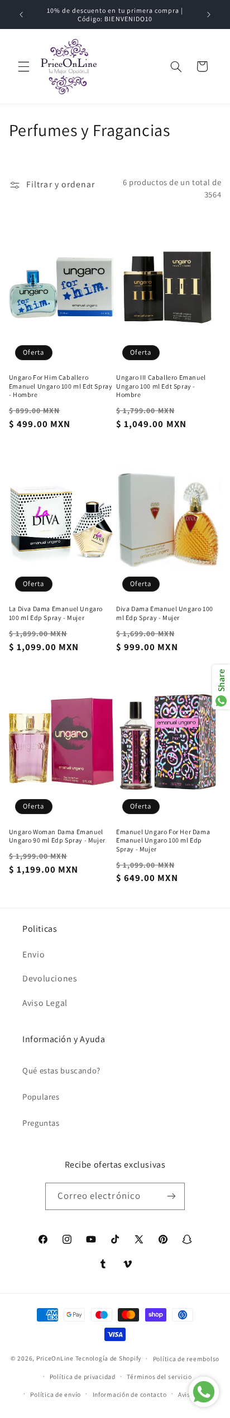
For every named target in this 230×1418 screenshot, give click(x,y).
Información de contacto (130, 1394)
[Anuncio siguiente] (209, 14)
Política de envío (55, 1394)
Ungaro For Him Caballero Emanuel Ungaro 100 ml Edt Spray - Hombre (61, 386)
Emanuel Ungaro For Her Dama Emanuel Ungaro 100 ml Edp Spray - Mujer (163, 840)
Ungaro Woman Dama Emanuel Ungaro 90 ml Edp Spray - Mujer (57, 836)
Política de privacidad (83, 1376)
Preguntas (41, 1122)
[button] (23, 66)
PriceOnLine (55, 1358)
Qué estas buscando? (61, 1070)
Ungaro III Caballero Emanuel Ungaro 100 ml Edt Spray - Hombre (161, 386)
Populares (41, 1096)
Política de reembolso (186, 1358)
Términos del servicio (159, 1376)
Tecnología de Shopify (108, 1358)
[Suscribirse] (171, 1196)
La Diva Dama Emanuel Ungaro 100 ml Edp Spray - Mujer (56, 613)
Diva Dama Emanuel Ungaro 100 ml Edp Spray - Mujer (164, 613)
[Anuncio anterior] (21, 14)
